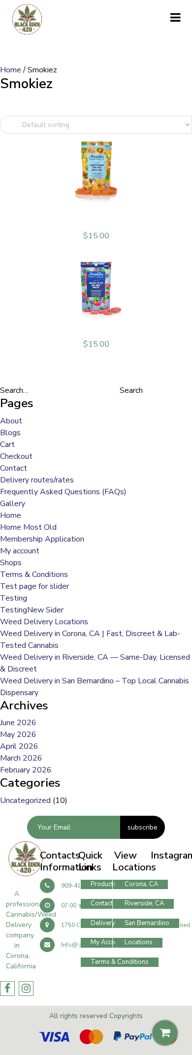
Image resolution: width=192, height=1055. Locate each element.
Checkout (16, 456)
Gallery (12, 503)
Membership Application (42, 539)
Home (10, 69)
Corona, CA (141, 884)
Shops (11, 562)
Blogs (10, 432)
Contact (13, 468)
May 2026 (18, 734)
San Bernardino (147, 923)
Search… (14, 390)
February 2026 (26, 770)
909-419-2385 (80, 886)
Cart (7, 444)
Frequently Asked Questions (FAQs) (63, 491)
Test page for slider (34, 586)
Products (104, 884)
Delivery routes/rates (37, 480)
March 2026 (21, 758)
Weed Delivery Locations (44, 621)
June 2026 (18, 722)
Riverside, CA (144, 903)
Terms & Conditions (34, 574)
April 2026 (19, 746)
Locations (139, 942)
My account (19, 550)
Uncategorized (25, 800)
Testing (13, 598)
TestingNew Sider (32, 610)
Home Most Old (28, 527)
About (11, 421)
